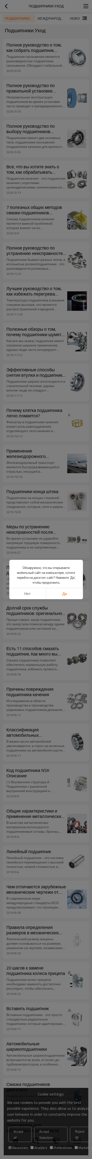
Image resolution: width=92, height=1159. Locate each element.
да (64, 593)
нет (27, 593)
